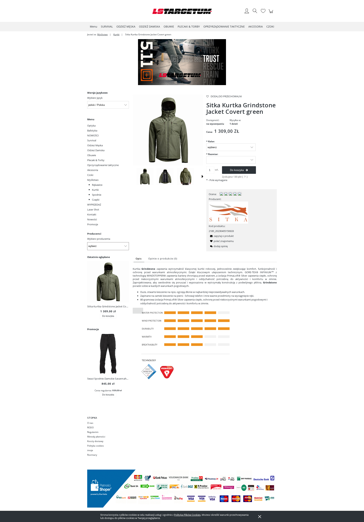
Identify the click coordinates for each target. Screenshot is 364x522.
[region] (182, 62)
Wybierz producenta (98, 238)
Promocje (92, 224)
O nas (90, 423)
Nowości (92, 219)
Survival (91, 140)
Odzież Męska (95, 145)
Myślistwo (93, 180)
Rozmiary (92, 454)
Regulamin (92, 432)
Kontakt (91, 214)
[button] (202, 176)
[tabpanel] (205, 327)
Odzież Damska (95, 150)
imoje (90, 450)
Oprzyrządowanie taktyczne (103, 165)
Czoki (90, 175)
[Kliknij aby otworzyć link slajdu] (182, 62)
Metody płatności (96, 436)
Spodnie (96, 194)
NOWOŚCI (93, 135)
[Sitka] (228, 212)
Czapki (95, 199)
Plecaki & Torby (95, 160)
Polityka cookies (95, 445)
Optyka (91, 125)
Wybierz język (95, 97)
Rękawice (97, 185)
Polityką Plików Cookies (187, 514)
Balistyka (92, 130)
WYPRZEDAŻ (94, 204)
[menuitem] (93, 26)
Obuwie (91, 155)
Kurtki (95, 189)
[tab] (139, 258)
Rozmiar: (212, 154)
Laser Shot (93, 209)
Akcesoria (92, 170)
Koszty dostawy (95, 441)
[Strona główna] (182, 11)
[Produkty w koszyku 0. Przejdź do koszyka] (271, 13)
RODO (90, 427)
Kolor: (210, 141)
